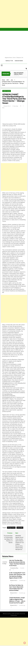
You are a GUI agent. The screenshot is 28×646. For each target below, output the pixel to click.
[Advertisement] (14, 14)
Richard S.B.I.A (7, 106)
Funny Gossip (6, 91)
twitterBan (20, 527)
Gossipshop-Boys (14, 568)
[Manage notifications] (24, 643)
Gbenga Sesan (11, 527)
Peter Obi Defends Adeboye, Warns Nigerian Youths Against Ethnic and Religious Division (19, 73)
